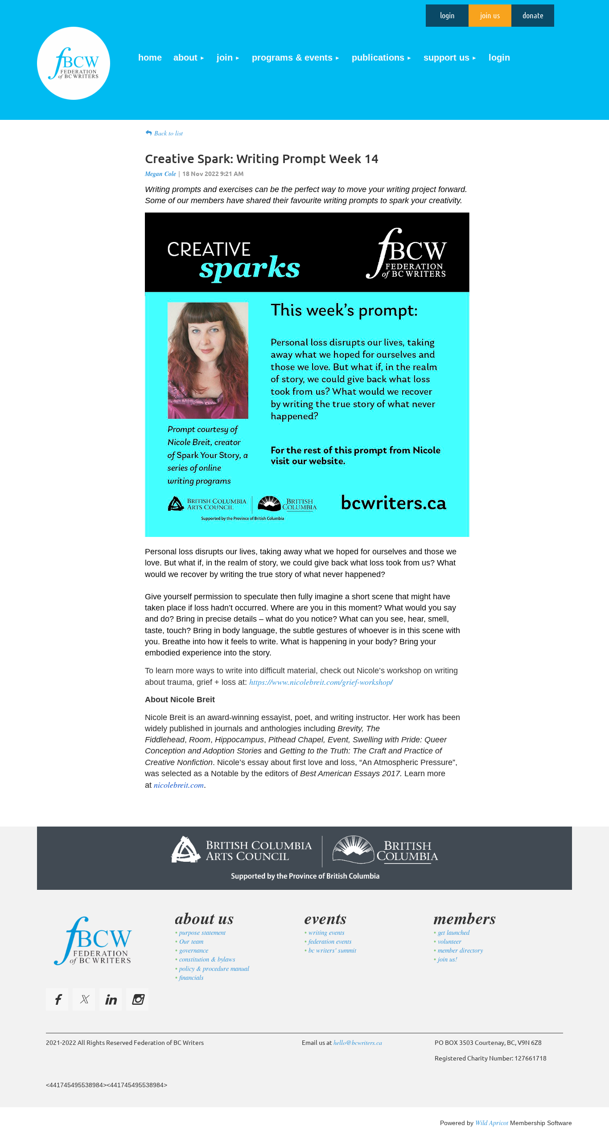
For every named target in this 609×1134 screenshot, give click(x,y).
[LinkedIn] (110, 999)
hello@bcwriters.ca (357, 1042)
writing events (327, 932)
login (447, 15)
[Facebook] (57, 999)
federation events (330, 941)
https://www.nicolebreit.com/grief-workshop (321, 681)
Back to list (168, 133)
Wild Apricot (491, 1122)
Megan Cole (160, 173)
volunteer (449, 941)
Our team (191, 941)
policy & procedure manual (214, 968)
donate (533, 15)
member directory (460, 950)
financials (191, 977)
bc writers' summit (332, 950)
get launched (453, 932)
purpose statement (202, 932)
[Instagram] (137, 999)
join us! (447, 959)
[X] (84, 999)
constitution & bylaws (207, 959)
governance (193, 950)
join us (490, 15)
